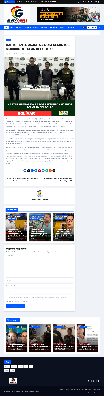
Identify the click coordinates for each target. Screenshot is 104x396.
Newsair (26, 391)
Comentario (10, 255)
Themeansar (34, 391)
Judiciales (43, 27)
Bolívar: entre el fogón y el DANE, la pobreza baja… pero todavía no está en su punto (39, 233)
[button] (99, 27)
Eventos (62, 27)
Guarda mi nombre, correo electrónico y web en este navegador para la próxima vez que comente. (37, 298)
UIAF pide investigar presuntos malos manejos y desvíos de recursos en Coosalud (16, 349)
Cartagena (27, 27)
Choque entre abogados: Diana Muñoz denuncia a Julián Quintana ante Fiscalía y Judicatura (87, 349)
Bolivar (35, 27)
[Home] (6, 27)
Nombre (9, 280)
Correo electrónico (12, 286)
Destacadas (53, 27)
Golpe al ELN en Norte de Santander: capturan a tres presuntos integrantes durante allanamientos (39, 350)
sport (26, 366)
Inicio (11, 27)
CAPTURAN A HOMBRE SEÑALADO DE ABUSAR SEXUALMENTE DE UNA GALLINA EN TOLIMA (64, 350)
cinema (14, 366)
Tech (31, 366)
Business (7, 366)
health (20, 366)
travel (6, 370)
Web (7, 292)
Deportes (71, 27)
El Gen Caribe (15, 54)
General (18, 27)
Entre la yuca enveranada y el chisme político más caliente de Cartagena (16, 233)
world (12, 370)
